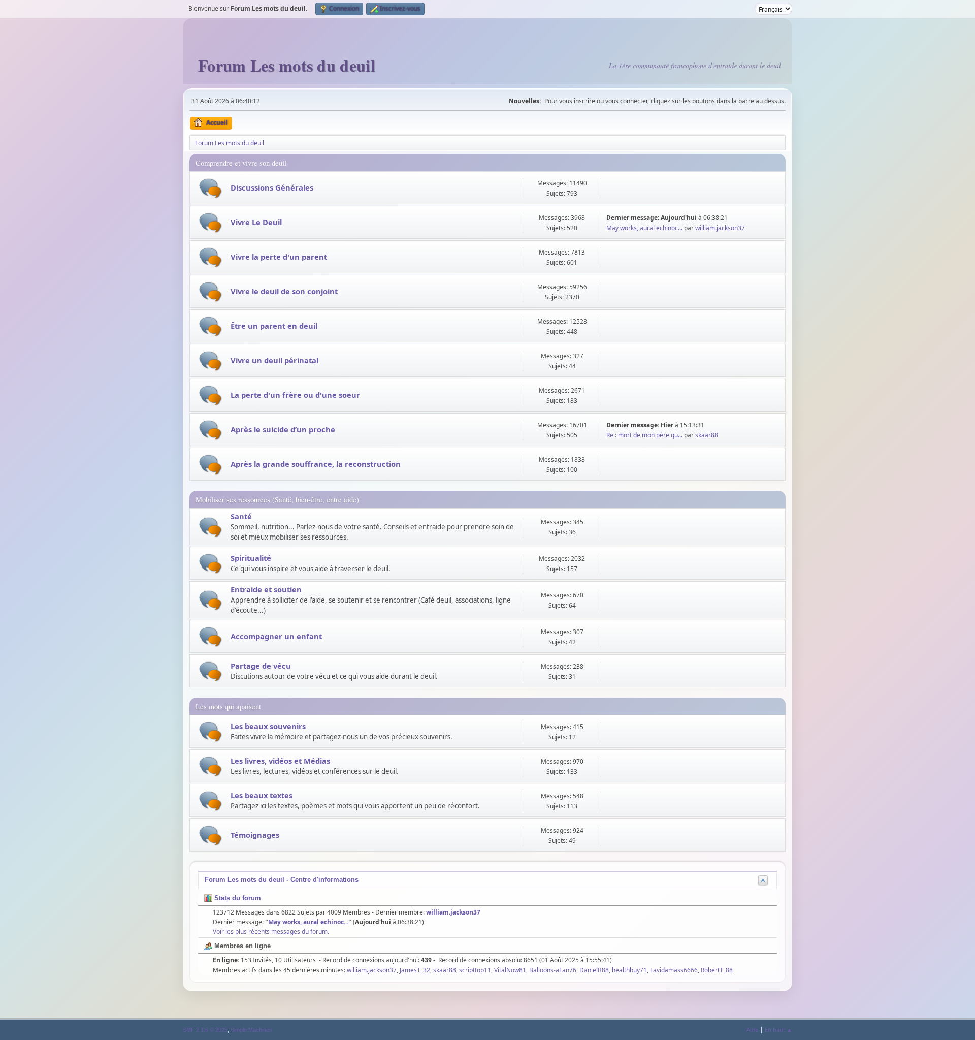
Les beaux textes (261, 795)
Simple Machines (251, 1030)
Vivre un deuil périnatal (274, 360)
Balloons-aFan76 (552, 970)
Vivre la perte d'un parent (279, 256)
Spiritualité (251, 558)
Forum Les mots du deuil (286, 65)
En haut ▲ (778, 1029)
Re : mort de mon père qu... (644, 435)
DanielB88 (594, 970)
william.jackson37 (720, 228)
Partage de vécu (261, 665)
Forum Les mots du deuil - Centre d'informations (282, 880)
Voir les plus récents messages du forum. (271, 931)
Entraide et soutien (266, 589)
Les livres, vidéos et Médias (280, 760)
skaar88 (706, 435)
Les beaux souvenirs (268, 726)
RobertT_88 (717, 970)
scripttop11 (475, 970)
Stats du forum (236, 898)
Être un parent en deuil (274, 326)
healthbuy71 (629, 970)
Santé (241, 516)
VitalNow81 (510, 970)
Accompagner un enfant (276, 636)
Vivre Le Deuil (256, 222)
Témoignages (255, 835)
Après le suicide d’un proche (283, 429)
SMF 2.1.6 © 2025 (205, 1030)
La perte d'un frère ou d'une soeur (295, 395)
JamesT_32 (415, 970)
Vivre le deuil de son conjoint (284, 291)
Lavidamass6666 (674, 970)
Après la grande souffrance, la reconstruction (316, 464)
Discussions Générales (272, 187)
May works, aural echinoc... (644, 228)
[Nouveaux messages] (210, 188)
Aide (752, 1029)
